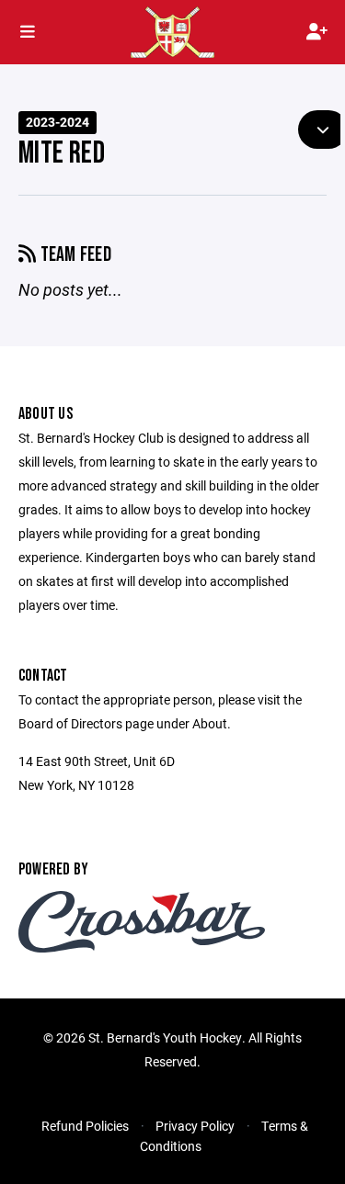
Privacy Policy (195, 1125)
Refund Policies (85, 1125)
